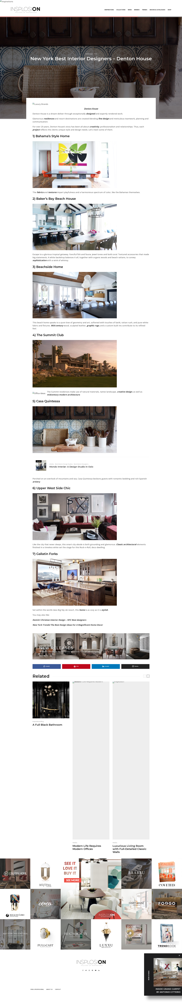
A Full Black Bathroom (47, 724)
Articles (51, 464)
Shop (169, 10)
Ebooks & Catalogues (157, 10)
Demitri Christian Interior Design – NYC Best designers (59, 620)
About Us (49, 989)
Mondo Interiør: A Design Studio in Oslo (71, 466)
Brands (136, 10)
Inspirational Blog (38, 721)
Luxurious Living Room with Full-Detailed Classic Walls (129, 849)
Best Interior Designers (81, 464)
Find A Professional (37, 989)
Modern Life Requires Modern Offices (87, 847)
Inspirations (109, 10)
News (130, 10)
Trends (144, 10)
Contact (58, 989)
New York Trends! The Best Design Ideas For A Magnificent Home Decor (68, 625)
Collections (120, 10)
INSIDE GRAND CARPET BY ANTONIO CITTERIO (168, 990)
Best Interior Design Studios (64, 464)
